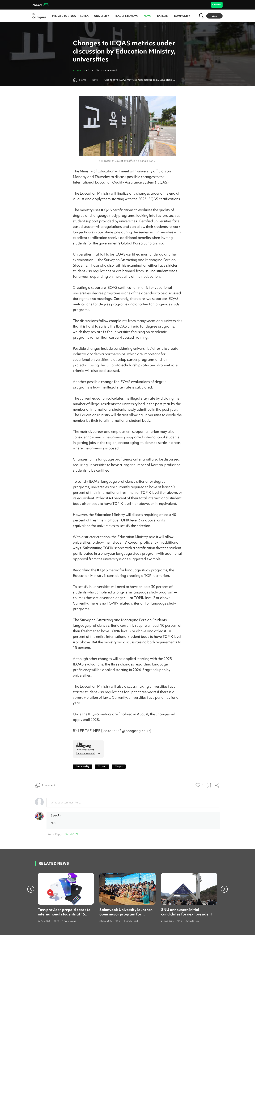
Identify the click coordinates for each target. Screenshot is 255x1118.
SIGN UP (216, 4)
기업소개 (37, 4)
